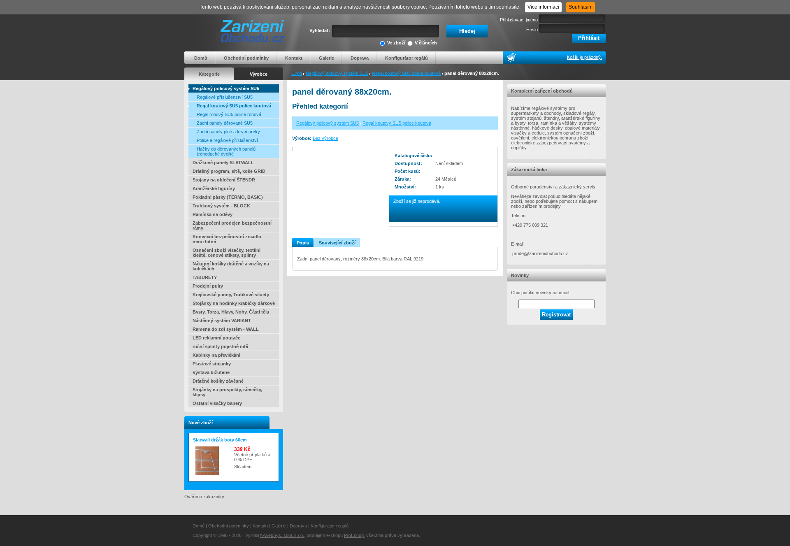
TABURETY (205, 277)
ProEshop (354, 535)
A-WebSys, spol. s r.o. (282, 535)
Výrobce (258, 74)
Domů (200, 58)
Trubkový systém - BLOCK (221, 205)
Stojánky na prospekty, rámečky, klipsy (227, 392)
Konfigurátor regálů (406, 58)
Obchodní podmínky (246, 58)
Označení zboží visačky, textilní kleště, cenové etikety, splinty (226, 253)
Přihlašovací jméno (519, 19)
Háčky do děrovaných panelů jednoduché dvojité (226, 151)
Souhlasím (580, 7)
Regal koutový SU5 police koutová (406, 73)
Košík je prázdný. (584, 57)
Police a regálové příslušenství (227, 140)
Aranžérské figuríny (214, 188)
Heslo (532, 29)
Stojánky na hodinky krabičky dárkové (234, 303)
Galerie (326, 58)
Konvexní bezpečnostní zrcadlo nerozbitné (227, 239)
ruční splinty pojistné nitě (220, 346)
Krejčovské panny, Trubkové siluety (231, 294)
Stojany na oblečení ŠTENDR (224, 179)
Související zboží (337, 242)
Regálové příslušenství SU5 (225, 97)
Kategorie (209, 74)
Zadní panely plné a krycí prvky (228, 131)
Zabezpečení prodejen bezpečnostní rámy (232, 225)
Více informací (543, 7)
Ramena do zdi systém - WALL (226, 329)
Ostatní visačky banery (217, 403)
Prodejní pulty (208, 285)
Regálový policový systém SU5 (337, 73)
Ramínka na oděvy (212, 214)
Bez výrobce (325, 138)
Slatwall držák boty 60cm (220, 439)
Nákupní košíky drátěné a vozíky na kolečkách (231, 266)
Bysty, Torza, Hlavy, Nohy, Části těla (231, 311)
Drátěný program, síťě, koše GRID (229, 171)
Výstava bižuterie (211, 372)
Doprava (360, 58)
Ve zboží (396, 42)
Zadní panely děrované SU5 (225, 123)
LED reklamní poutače (216, 337)
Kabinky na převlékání (216, 355)
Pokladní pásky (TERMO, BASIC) (228, 197)
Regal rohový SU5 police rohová (229, 114)
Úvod (296, 73)
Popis (303, 242)
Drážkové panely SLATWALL (223, 162)
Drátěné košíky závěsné (218, 381)
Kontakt (293, 58)
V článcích (426, 42)
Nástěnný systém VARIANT (222, 320)
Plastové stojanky (212, 363)
